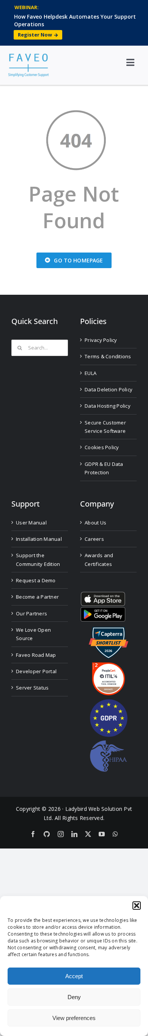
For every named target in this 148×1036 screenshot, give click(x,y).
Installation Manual (39, 538)
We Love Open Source (33, 634)
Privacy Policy (101, 340)
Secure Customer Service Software (105, 426)
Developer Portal (36, 671)
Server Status (32, 687)
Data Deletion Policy (108, 389)
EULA (90, 373)
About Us (95, 522)
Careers (94, 538)
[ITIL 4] (109, 665)
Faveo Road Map (36, 654)
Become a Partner (37, 596)
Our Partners (31, 613)
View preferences (74, 1018)
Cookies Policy (102, 447)
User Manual (31, 522)
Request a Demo (36, 580)
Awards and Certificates (99, 559)
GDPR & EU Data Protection (104, 468)
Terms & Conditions (108, 356)
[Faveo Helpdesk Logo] (28, 56)
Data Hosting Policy (108, 405)
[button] (136, 905)
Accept (74, 976)
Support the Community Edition (38, 559)
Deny (74, 997)
